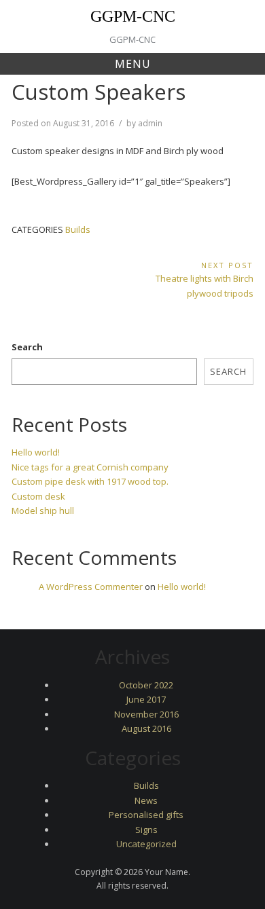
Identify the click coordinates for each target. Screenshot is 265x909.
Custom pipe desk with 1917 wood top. (90, 481)
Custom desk (38, 496)
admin (150, 123)
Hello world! (36, 452)
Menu (133, 63)
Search (27, 347)
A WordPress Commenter (91, 586)
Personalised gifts (146, 815)
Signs (146, 829)
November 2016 (146, 714)
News (146, 800)
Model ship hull (43, 510)
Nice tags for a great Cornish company (90, 467)
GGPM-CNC (132, 16)
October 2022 (146, 685)
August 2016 (146, 728)
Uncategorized (146, 844)
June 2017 (146, 699)
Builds (77, 229)
